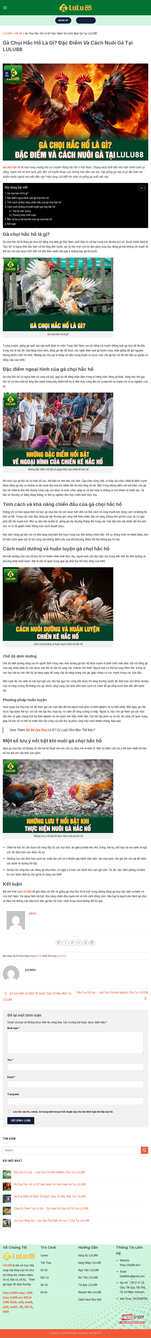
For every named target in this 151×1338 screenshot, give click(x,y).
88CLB (28, 1307)
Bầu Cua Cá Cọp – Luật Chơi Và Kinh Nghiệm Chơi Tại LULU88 (49, 1172)
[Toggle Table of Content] (140, 188)
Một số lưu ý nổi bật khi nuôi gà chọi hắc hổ (29, 219)
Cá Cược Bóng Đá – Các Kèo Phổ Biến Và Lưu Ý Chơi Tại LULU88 (51, 1220)
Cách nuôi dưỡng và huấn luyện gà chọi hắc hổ (31, 206)
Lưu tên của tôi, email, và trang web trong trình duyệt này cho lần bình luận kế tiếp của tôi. (63, 1111)
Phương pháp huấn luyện (24, 215)
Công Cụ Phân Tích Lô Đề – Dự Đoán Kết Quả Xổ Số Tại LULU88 (51, 1208)
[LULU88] (75, 8)
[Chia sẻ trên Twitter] (72, 943)
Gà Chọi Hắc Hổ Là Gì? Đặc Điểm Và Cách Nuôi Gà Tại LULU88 (50, 1184)
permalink (61, 955)
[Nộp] (144, 1150)
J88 (21, 1307)
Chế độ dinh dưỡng (22, 211)
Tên (10, 1060)
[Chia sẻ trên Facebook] (65, 943)
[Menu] (5, 7)
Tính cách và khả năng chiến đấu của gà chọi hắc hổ (34, 202)
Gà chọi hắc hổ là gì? (17, 193)
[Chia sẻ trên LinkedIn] (92, 943)
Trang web (13, 1094)
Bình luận (13, 1028)
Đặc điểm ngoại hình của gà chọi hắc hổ (28, 198)
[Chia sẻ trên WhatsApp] (59, 943)
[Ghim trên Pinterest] (85, 943)
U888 (6, 1312)
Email (11, 1077)
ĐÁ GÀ (18, 33)
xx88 (20, 1302)
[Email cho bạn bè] (79, 943)
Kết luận (11, 224)
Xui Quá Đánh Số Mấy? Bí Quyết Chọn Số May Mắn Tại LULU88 (50, 1196)
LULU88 (7, 33)
